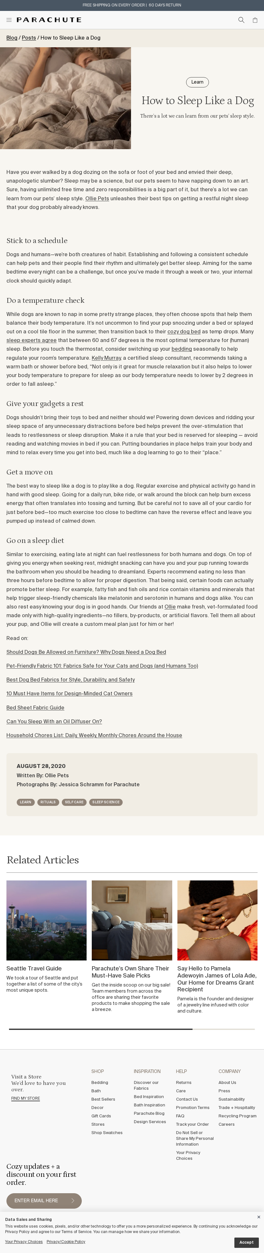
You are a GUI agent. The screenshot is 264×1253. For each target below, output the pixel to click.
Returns (184, 1083)
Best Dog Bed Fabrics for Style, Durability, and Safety (70, 680)
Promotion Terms (193, 1108)
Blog (11, 38)
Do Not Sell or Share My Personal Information (195, 1139)
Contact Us (187, 1099)
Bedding (99, 1083)
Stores (98, 1124)
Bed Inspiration (149, 1097)
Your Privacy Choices (188, 1156)
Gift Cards (101, 1116)
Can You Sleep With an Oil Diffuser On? (54, 722)
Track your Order (192, 1124)
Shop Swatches (107, 1133)
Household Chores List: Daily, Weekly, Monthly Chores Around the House (94, 735)
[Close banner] (259, 1216)
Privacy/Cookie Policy (66, 1242)
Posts (29, 38)
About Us (227, 1083)
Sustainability (232, 1099)
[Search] (241, 20)
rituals (48, 802)
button (73, 1201)
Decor (97, 1108)
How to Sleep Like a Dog (70, 38)
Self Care (74, 802)
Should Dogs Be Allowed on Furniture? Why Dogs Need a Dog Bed (86, 652)
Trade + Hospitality (237, 1108)
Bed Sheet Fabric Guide (35, 708)
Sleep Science (105, 802)
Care (181, 1091)
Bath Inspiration (149, 1105)
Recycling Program (238, 1116)
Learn (26, 802)
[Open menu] (9, 20)
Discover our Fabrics (146, 1086)
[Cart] (255, 20)
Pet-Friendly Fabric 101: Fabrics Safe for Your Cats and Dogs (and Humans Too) (102, 666)
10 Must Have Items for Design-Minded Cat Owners (69, 694)
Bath (96, 1091)
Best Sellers (103, 1099)
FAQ (180, 1116)
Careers (227, 1124)
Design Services (150, 1122)
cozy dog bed (184, 332)
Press (224, 1091)
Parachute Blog (149, 1114)
